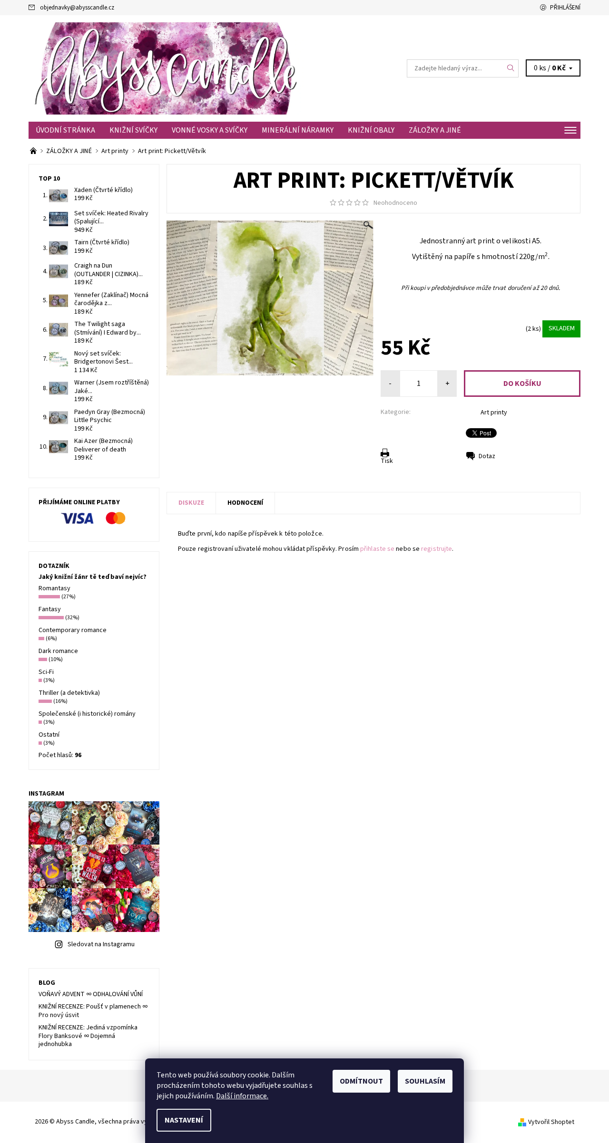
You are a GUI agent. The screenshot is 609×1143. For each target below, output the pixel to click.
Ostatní (49, 735)
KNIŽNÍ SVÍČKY (133, 130)
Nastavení (184, 1120)
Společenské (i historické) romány (87, 714)
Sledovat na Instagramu (101, 944)
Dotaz (487, 456)
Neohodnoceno (395, 203)
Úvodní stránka (65, 130)
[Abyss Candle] (166, 68)
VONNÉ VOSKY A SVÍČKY (209, 130)
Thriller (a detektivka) (69, 693)
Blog (47, 983)
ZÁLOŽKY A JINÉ (435, 130)
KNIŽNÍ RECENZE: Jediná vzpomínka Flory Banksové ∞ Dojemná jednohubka (88, 1036)
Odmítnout (361, 1081)
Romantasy (54, 588)
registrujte (436, 549)
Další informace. (242, 1096)
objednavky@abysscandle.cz (77, 7)
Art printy (494, 412)
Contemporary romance (73, 630)
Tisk (387, 461)
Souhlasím (425, 1081)
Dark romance (58, 651)
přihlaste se (377, 549)
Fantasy (50, 609)
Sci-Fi (46, 672)
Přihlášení (565, 7)
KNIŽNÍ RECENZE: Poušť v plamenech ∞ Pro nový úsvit (93, 1011)
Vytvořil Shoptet (551, 1122)
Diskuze (191, 503)
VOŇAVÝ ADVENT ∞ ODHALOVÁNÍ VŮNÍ (91, 994)
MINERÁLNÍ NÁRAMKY (298, 130)
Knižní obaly (371, 130)
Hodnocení (245, 503)
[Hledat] (511, 68)
